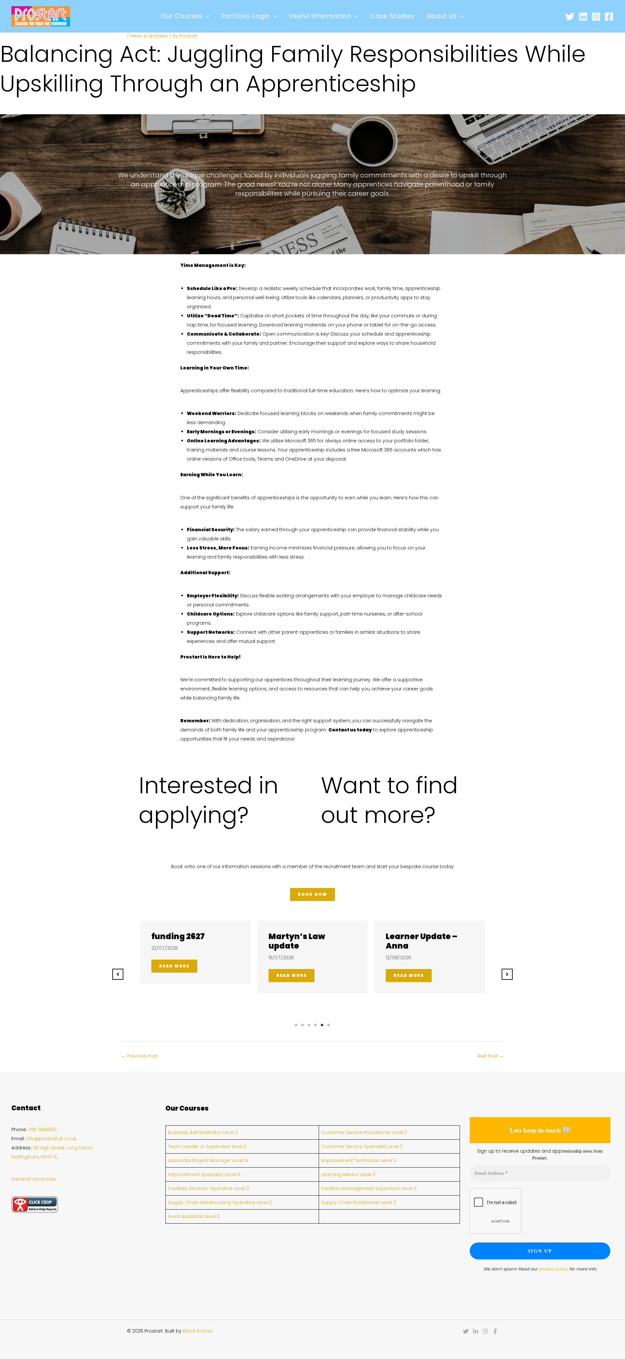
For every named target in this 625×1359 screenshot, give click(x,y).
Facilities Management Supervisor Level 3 (368, 1188)
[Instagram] (596, 16)
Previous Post (139, 1056)
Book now (312, 894)
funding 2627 (178, 936)
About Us (442, 16)
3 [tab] (309, 1025)
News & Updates (149, 36)
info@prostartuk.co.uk (51, 1138)
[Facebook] (609, 16)
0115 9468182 (42, 1129)
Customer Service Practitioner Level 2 (364, 1132)
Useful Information (320, 16)
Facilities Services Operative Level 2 (208, 1188)
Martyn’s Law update (297, 941)
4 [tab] (315, 1025)
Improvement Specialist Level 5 (204, 1174)
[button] (205, 16)
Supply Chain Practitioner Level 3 (358, 1202)
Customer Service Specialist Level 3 (362, 1146)
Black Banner (198, 1331)
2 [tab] (302, 1025)
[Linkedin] (583, 16)
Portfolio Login (246, 16)
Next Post (490, 1056)
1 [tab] (296, 1025)
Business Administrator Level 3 (203, 1132)
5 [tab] (322, 1025)
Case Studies (392, 16)
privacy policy (553, 1269)
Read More (174, 966)
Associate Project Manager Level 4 (208, 1160)
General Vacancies (33, 1179)
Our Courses (181, 16)
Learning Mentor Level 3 (348, 1174)
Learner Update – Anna (421, 941)
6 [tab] (329, 1025)
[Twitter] (570, 16)
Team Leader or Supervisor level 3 (207, 1146)
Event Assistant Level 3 (193, 1216)
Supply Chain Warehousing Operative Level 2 (220, 1202)
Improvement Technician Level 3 (358, 1160)
